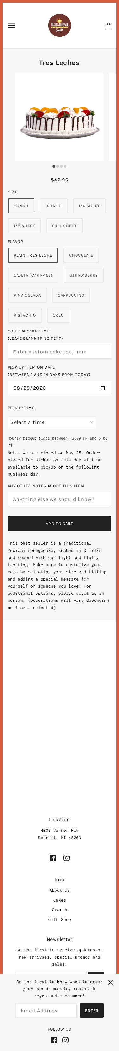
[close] (111, 981)
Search (59, 909)
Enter (92, 1010)
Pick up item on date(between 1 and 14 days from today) (49, 371)
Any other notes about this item (46, 485)
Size (12, 191)
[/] (59, 24)
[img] (53, 857)
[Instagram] (64, 1040)
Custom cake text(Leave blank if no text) (35, 335)
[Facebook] (55, 1040)
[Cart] (108, 25)
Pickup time (21, 407)
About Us (60, 890)
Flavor (15, 241)
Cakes (59, 900)
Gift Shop (59, 919)
